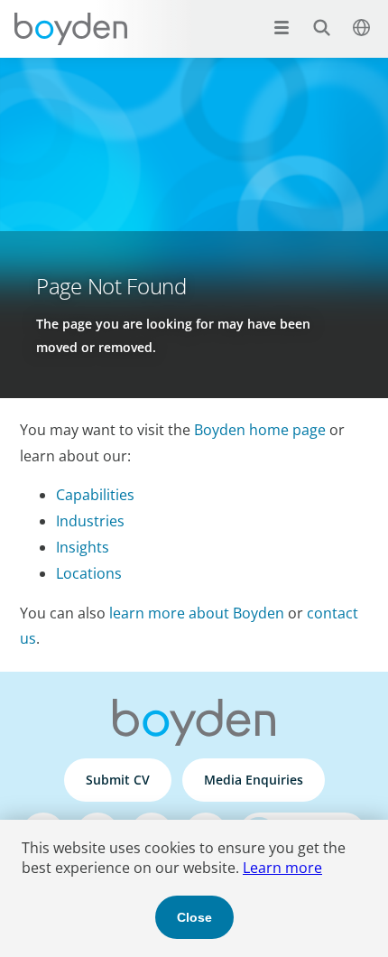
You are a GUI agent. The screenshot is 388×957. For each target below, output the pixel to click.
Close (194, 917)
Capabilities (95, 495)
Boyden (70, 29)
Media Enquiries (253, 779)
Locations (89, 573)
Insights (82, 547)
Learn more (282, 868)
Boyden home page (260, 430)
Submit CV (118, 779)
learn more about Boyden (196, 613)
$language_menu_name (361, 27)
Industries (90, 521)
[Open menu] (281, 27)
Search (321, 27)
